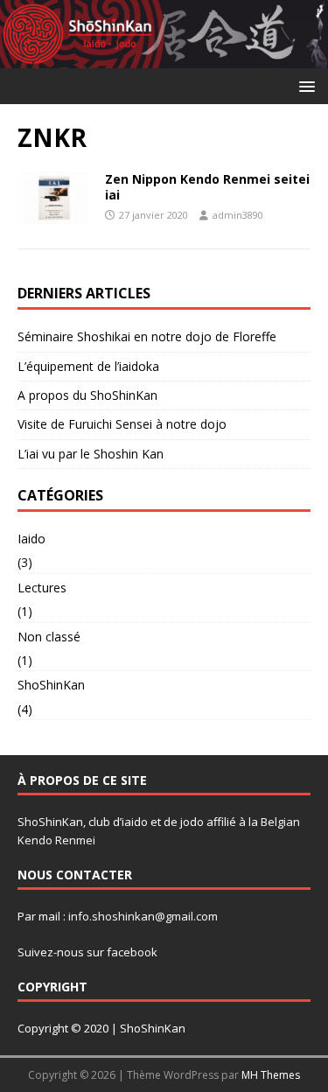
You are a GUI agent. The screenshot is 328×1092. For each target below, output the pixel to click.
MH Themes (270, 1075)
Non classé (48, 636)
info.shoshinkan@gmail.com (143, 916)
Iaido (31, 538)
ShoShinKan (51, 684)
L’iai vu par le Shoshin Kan (90, 453)
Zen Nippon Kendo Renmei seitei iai (207, 187)
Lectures (41, 587)
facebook (132, 952)
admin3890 (238, 214)
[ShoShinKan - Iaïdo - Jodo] (164, 58)
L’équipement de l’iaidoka (88, 366)
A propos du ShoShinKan (87, 395)
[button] (304, 85)
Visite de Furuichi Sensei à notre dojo (122, 424)
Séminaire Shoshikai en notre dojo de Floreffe (146, 336)
